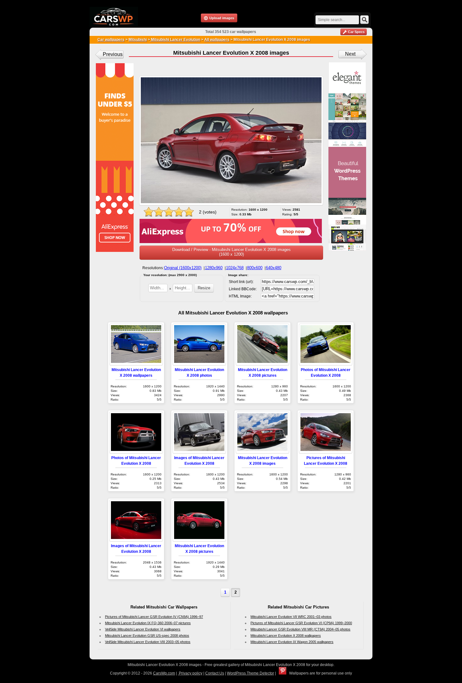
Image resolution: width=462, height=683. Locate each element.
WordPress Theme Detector (250, 673)
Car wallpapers (110, 39)
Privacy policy (190, 673)
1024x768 (235, 267)
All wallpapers (216, 39)
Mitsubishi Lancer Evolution (175, 39)
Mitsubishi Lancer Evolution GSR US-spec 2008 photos (147, 635)
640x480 (273, 267)
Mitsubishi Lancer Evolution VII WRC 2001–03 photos (291, 617)
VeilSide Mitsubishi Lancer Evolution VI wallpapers (142, 629)
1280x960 (214, 267)
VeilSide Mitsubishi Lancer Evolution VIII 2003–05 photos (147, 642)
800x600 (254, 267)
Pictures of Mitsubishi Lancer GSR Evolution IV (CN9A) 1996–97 (154, 617)
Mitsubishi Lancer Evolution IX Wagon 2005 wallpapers (291, 642)
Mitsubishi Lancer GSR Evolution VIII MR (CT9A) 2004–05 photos (300, 629)
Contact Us (214, 673)
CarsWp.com (164, 673)
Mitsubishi (138, 39)
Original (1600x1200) (182, 267)
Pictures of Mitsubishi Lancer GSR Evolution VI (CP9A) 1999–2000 (301, 623)
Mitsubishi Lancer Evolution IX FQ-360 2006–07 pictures (148, 623)
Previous (113, 54)
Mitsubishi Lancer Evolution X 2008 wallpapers (285, 635)
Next (350, 54)
